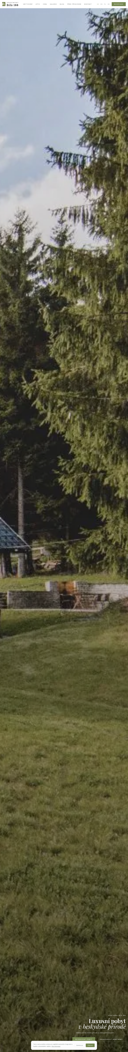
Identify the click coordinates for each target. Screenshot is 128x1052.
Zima (45, 4)
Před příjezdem (74, 4)
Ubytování (28, 4)
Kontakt (88, 4)
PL (105, 4)
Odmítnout (79, 1045)
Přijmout (90, 1045)
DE (109, 4)
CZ (98, 4)
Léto (38, 4)
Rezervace (118, 4)
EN (102, 4)
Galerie (53, 4)
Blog (62, 4)
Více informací (56, 1046)
